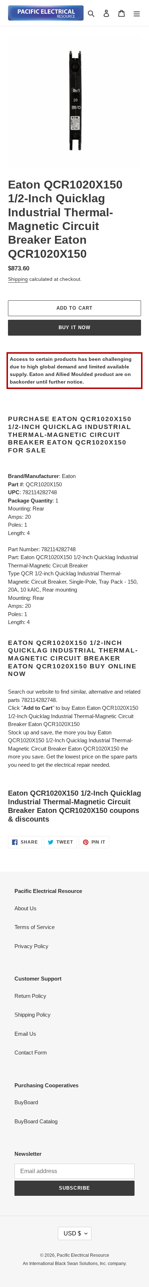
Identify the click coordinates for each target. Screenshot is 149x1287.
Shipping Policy (32, 1015)
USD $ (72, 1233)
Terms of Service (34, 927)
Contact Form (30, 1052)
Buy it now (74, 327)
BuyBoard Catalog (36, 1121)
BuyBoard (26, 1102)
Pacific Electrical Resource (83, 1255)
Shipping (18, 279)
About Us (25, 908)
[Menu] (136, 13)
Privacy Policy (31, 946)
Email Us (25, 1034)
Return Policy (30, 996)
